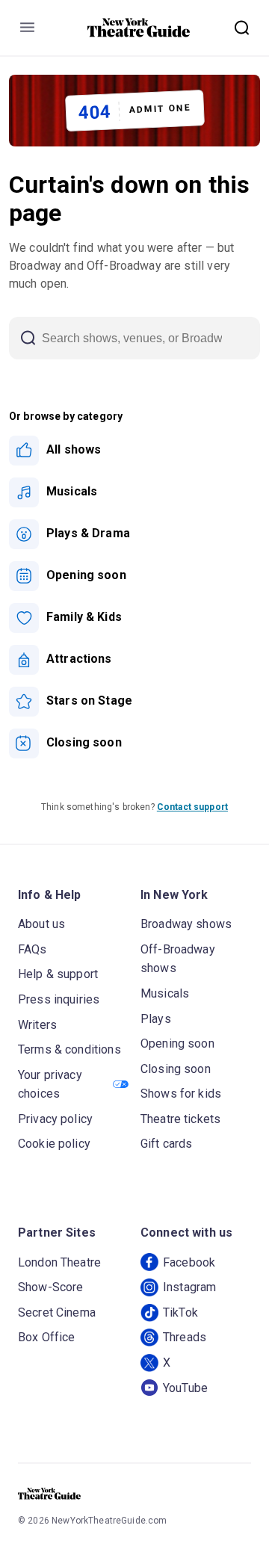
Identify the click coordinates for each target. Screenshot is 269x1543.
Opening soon (177, 1043)
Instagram (189, 1287)
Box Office (46, 1337)
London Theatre (59, 1262)
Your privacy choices (50, 1084)
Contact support (192, 807)
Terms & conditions (69, 1049)
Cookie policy (54, 1144)
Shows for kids (180, 1093)
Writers (37, 1025)
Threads (184, 1337)
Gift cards (166, 1144)
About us (41, 924)
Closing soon (175, 1069)
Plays (155, 1019)
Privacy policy (55, 1119)
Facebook (189, 1262)
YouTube (185, 1388)
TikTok (180, 1312)
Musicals (164, 993)
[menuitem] (134, 451)
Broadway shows (186, 924)
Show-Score (51, 1287)
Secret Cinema (57, 1312)
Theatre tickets (180, 1119)
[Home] (139, 28)
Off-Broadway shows (177, 959)
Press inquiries (58, 999)
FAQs (32, 949)
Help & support (58, 974)
